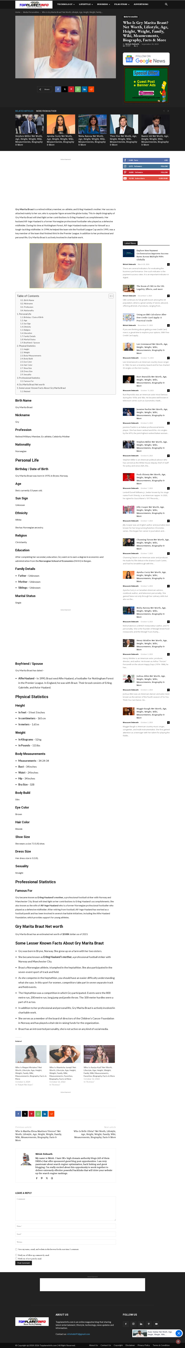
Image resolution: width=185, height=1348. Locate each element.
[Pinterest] (71, 89)
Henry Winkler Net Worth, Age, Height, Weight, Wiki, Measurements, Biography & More (152, 645)
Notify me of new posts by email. (30, 1258)
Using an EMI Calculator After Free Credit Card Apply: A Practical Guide (151, 318)
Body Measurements (32, 355)
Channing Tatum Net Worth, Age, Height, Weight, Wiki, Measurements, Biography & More (153, 544)
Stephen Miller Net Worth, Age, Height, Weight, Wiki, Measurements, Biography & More (29, 140)
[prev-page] (163, 111)
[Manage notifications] (178, 1341)
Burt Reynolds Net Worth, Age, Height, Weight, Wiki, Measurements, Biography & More (152, 381)
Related (27, 391)
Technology (64, 4)
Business (102, 4)
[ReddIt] (91, 89)
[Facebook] (58, 89)
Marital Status (30, 339)
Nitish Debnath (132, 44)
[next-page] (168, 111)
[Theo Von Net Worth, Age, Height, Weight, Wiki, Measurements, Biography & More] (124, 124)
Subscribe (163, 178)
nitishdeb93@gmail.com (78, 1334)
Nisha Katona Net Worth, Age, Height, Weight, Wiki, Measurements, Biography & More (92, 140)
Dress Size (28, 371)
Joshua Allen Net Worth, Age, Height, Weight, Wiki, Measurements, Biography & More (151, 680)
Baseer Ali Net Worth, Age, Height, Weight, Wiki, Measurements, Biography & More (155, 140)
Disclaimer (130, 1345)
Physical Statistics (27, 346)
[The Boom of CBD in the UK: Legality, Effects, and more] (128, 289)
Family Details (30, 336)
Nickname (28, 303)
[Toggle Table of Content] (109, 296)
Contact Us (106, 1345)
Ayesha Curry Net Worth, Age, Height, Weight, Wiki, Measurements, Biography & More (60, 140)
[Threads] (53, 1178)
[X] (64, 89)
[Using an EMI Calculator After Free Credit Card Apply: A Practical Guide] (128, 317)
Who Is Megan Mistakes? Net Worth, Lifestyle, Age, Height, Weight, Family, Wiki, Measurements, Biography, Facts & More (31, 1073)
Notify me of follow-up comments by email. (33, 1255)
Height (26, 349)
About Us (93, 1345)
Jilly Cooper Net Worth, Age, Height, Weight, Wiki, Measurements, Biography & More (151, 511)
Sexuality (27, 374)
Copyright (118, 1345)
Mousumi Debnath (131, 358)
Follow (164, 166)
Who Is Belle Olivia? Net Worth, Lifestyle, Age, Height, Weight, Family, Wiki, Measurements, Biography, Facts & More (95, 1134)
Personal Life (25, 314)
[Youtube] (156, 1324)
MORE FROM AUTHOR (46, 111)
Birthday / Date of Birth (33, 317)
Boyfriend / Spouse (32, 342)
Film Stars (120, 4)
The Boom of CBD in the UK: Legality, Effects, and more (150, 287)
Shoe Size (28, 368)
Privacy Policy (144, 1345)
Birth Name (29, 300)
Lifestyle (85, 4)
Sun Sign (27, 323)
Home (17, 12)
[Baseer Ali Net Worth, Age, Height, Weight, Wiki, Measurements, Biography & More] (155, 124)
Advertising (141, 4)
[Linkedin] (84, 89)
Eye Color (28, 362)
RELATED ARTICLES (24, 111)
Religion (27, 330)
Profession (28, 307)
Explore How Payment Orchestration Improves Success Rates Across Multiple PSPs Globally (152, 255)
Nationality (29, 310)
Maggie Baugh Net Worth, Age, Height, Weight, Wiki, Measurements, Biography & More (152, 713)
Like (166, 160)
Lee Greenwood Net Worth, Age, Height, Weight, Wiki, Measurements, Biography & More (152, 348)
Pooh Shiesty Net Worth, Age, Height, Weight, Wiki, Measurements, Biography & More (151, 479)
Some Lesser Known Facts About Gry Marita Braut (42, 388)
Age (25, 320)
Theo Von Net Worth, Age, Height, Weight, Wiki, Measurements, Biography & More (123, 140)
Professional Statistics (29, 378)
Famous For (29, 381)
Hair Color (28, 365)
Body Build (28, 358)
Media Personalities (31, 12)
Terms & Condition (161, 1345)
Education (28, 333)
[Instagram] (133, 1324)
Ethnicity (27, 327)
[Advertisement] (65, 182)
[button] (166, 4)
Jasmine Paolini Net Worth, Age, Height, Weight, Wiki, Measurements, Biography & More (152, 414)
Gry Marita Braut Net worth (32, 384)
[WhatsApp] (78, 89)
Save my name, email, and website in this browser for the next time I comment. (48, 1249)
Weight (27, 352)
